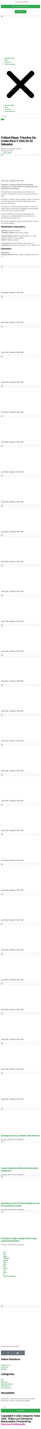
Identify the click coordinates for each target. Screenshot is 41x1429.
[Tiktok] (17, 1353)
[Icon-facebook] (3, 1353)
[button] (20, 84)
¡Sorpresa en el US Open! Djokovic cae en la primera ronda (20, 1204)
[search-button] (2, 119)
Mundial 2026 (9, 58)
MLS (6, 60)
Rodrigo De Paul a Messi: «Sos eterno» (20, 1135)
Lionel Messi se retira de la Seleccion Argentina (19, 1169)
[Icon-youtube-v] (22, 1353)
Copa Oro (8, 62)
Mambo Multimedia (13, 1424)
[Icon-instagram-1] (12, 1353)
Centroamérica (10, 64)
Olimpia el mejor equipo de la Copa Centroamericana (19, 1239)
